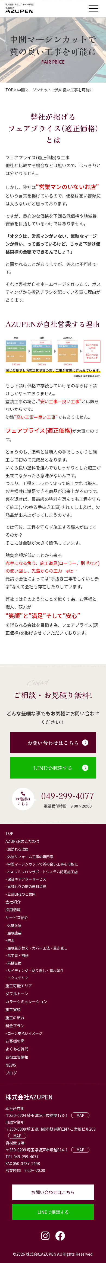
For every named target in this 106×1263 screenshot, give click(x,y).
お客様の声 (14, 1041)
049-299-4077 (67, 795)
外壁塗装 (14, 925)
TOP (9, 833)
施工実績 (13, 1009)
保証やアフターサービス (26, 879)
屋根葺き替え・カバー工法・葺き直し (37, 948)
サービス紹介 (16, 917)
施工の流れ (14, 1017)
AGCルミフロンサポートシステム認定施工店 (42, 871)
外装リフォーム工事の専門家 (30, 856)
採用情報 (13, 909)
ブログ (11, 1073)
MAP (80, 1115)
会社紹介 (13, 901)
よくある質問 (16, 1049)
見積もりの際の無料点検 (26, 886)
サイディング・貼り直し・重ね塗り (35, 970)
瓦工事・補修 (18, 955)
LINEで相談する (53, 767)
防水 (10, 940)
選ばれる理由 (18, 849)
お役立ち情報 (16, 1057)
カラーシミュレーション (26, 1001)
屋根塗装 (14, 933)
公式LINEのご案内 (21, 894)
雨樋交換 (14, 963)
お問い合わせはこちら (53, 742)
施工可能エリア (18, 985)
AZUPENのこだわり (22, 841)
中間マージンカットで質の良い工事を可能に (42, 864)
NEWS (10, 1065)
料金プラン (14, 1025)
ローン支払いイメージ (24, 1033)
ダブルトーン (16, 993)
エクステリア (18, 977)
